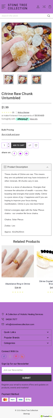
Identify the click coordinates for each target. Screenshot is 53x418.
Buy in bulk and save (10, 134)
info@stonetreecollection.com (20, 324)
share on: (6, 152)
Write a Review (23, 112)
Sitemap (26, 414)
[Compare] (44, 7)
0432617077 (11, 319)
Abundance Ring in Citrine (17, 284)
